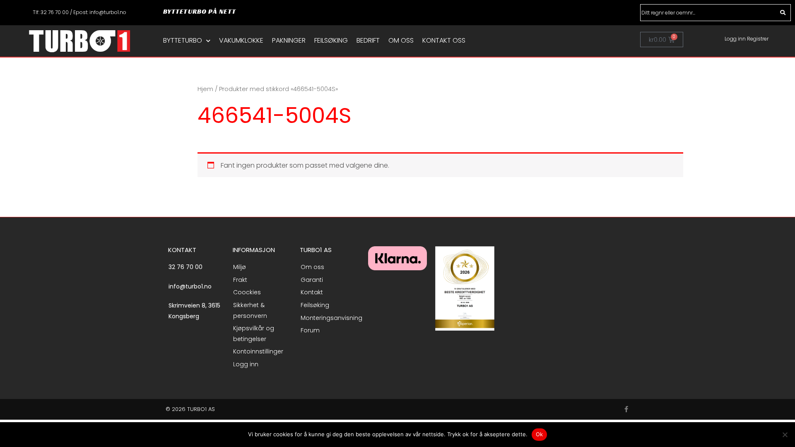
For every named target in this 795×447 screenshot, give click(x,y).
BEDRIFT (368, 40)
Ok (539, 434)
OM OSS (401, 40)
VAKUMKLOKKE (241, 40)
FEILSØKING (331, 40)
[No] (785, 434)
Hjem (205, 89)
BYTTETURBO (182, 40)
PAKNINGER (289, 40)
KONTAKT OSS (443, 40)
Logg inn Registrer (746, 38)
